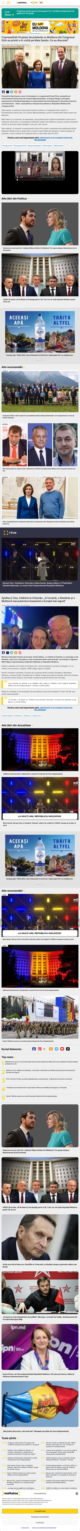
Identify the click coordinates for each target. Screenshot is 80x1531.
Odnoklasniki (16, 92)
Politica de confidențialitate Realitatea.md (44, 1527)
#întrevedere (47, 145)
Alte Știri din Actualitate (16, 725)
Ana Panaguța (25, 605)
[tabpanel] (40, 334)
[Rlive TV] (40, 2)
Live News (8, 13)
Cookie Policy (25, 1527)
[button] (77, 1493)
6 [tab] (45, 592)
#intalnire (27, 716)
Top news (7, 1057)
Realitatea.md (26, 45)
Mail (20, 92)
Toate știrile (9, 1438)
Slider (17, 605)
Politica (17, 45)
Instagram (40, 1049)
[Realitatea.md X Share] (7, 92)
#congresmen (7, 145)
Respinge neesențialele (40, 1517)
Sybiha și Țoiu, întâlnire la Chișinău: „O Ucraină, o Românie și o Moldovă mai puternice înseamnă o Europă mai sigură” (38, 599)
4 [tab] (42, 361)
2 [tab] (38, 361)
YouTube (62, 1049)
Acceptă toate (40, 1511)
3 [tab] (40, 361)
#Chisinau (18, 716)
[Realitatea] (18, 2)
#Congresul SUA (20, 145)
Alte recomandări (12, 367)
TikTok (68, 1049)
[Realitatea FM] (32, 2)
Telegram (11, 92)
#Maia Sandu (58, 145)
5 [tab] (44, 361)
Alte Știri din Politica (14, 198)
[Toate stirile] (7, 2)
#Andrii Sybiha (7, 716)
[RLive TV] (10, 533)
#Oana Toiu (37, 716)
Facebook (3, 92)
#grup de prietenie (34, 145)
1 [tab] (36, 361)
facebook (34, 1049)
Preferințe (40, 1523)
